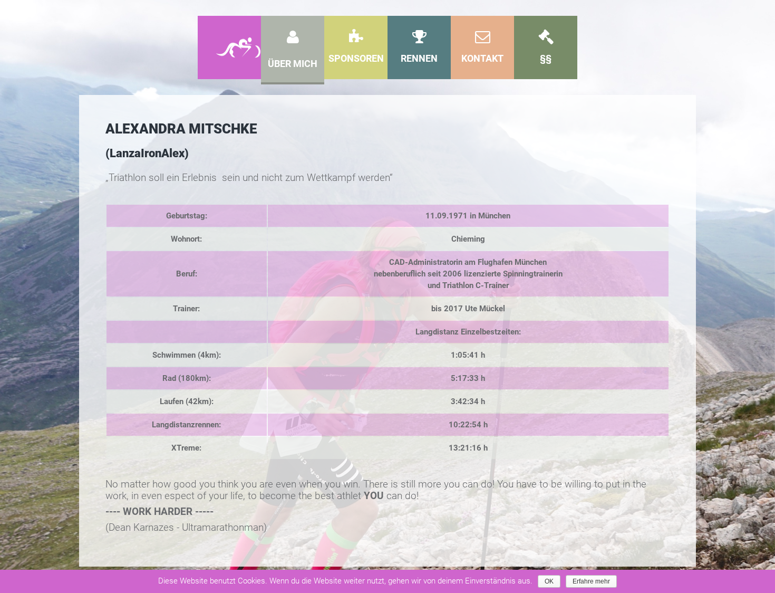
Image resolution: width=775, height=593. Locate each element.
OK (549, 581)
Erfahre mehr (591, 581)
